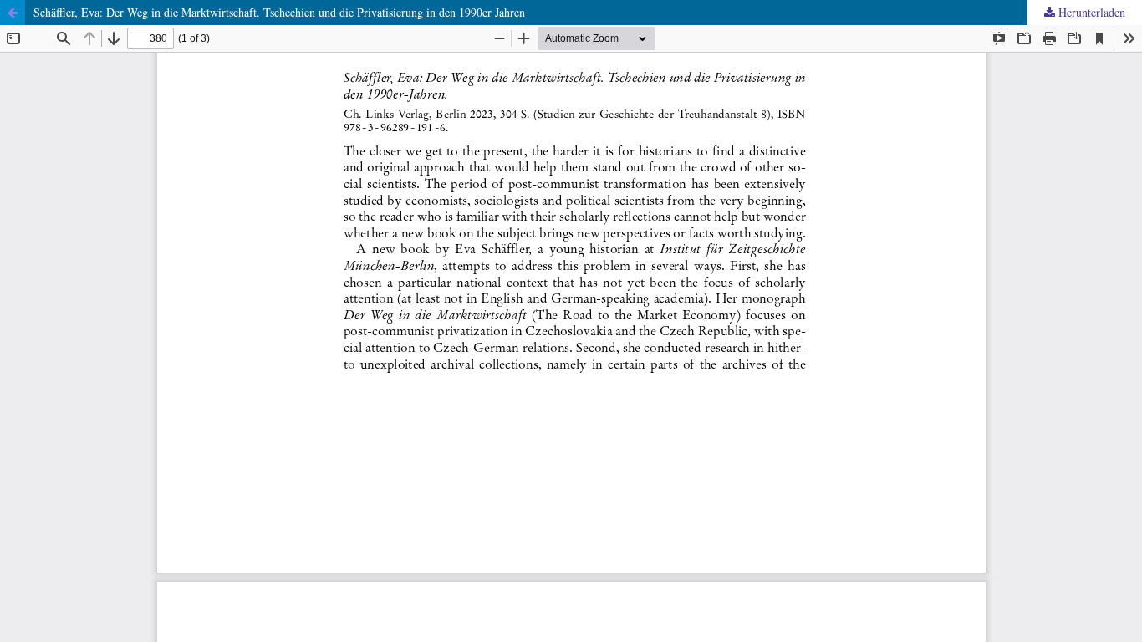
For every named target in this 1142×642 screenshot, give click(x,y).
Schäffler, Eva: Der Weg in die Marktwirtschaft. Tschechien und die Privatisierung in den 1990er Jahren (279, 12)
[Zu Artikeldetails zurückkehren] (12, 12)
